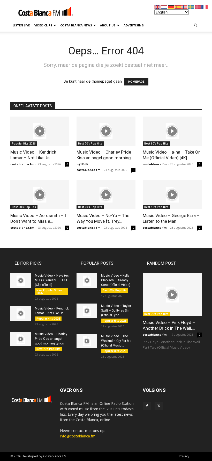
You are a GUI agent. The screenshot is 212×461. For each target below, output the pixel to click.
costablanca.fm (22, 164)
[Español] (178, 6)
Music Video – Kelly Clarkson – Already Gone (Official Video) (115, 280)
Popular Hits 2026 (23, 143)
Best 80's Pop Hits (156, 143)
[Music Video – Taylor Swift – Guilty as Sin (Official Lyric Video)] (87, 311)
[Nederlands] (164, 6)
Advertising (134, 25)
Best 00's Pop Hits (90, 207)
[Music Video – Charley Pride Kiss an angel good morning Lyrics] (106, 131)
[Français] (204, 6)
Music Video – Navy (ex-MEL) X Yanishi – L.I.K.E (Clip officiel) (52, 280)
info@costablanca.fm (77, 436)
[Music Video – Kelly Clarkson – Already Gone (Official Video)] (87, 280)
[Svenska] (191, 6)
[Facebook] (147, 406)
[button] (195, 25)
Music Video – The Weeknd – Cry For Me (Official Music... (116, 340)
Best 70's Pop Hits (90, 143)
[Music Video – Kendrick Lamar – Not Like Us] (39, 131)
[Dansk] (198, 6)
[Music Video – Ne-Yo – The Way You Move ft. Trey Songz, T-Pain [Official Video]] (106, 195)
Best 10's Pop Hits (156, 207)
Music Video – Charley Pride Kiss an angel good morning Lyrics (104, 157)
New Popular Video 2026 (49, 292)
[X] (159, 406)
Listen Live (21, 25)
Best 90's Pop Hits (24, 207)
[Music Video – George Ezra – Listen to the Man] (172, 195)
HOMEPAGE (136, 81)
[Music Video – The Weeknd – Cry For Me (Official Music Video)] (87, 341)
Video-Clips (43, 25)
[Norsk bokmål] (184, 6)
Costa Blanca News (76, 25)
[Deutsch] (171, 6)
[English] (157, 6)
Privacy (184, 456)
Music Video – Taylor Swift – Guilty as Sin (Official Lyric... (116, 310)
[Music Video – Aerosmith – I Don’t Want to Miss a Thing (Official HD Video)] (39, 195)
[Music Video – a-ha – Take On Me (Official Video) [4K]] (172, 131)
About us (108, 25)
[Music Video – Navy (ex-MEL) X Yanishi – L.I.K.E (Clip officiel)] (20, 280)
